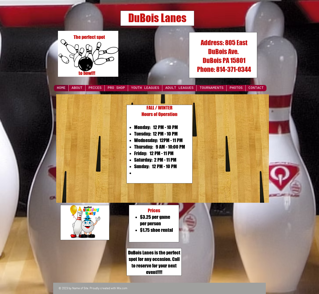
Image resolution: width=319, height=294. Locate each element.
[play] (260, 199)
